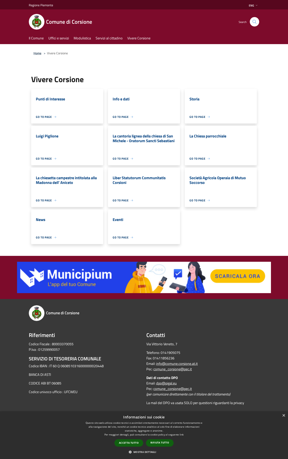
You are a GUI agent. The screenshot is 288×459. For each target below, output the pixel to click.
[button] (144, 452)
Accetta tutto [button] (129, 442)
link (182, 434)
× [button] (283, 415)
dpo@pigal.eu (166, 383)
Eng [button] (251, 5)
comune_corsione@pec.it (172, 369)
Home (37, 53)
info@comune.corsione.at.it (177, 363)
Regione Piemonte (41, 5)
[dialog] (144, 435)
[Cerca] (254, 21)
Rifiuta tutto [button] (159, 442)
